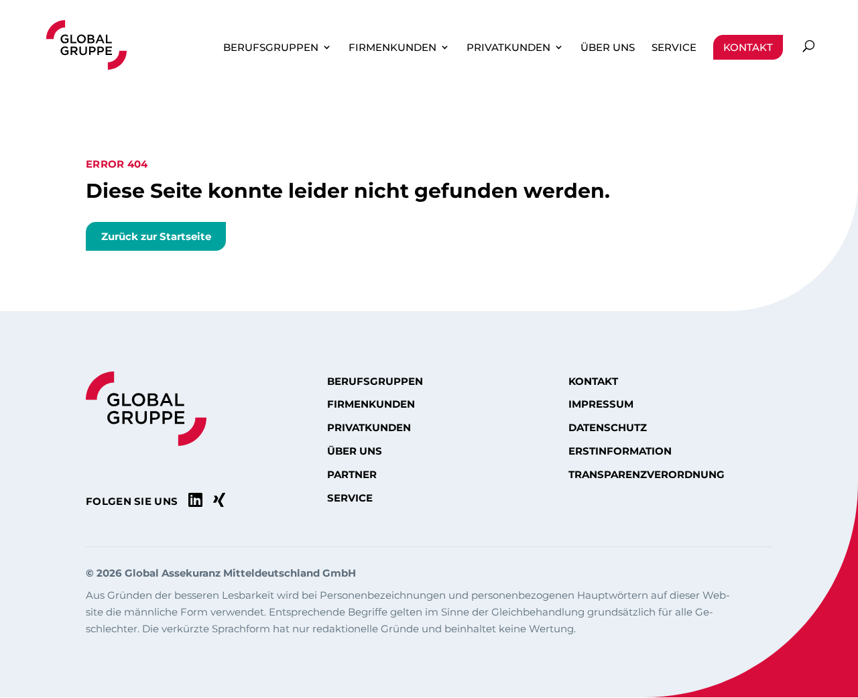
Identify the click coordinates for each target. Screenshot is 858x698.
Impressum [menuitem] (600, 404)
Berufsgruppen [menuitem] (270, 47)
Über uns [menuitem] (607, 47)
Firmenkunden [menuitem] (392, 47)
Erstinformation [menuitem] (620, 451)
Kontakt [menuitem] (748, 47)
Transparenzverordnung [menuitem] (646, 474)
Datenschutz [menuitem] (607, 427)
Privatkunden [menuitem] (508, 47)
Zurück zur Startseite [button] (156, 236)
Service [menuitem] (674, 47)
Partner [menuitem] (352, 474)
